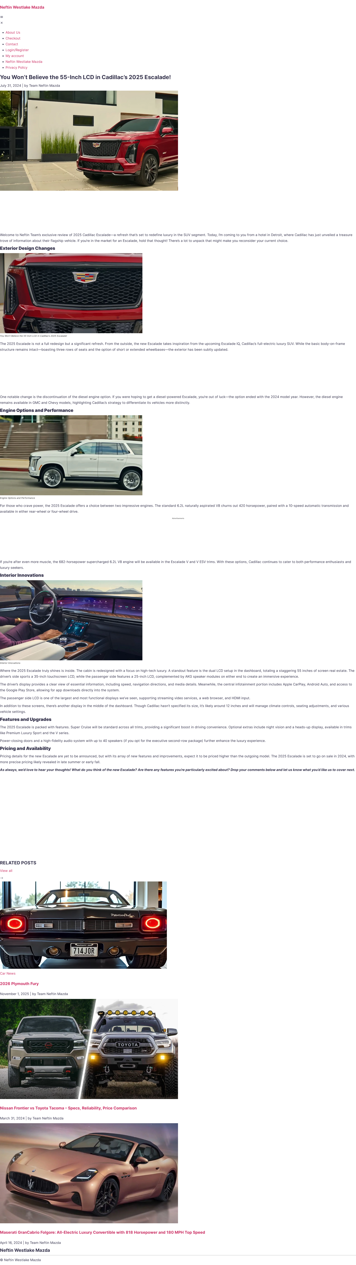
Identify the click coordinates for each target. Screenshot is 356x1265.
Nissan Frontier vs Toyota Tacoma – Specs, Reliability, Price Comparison (68, 1108)
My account (15, 56)
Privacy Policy (16, 67)
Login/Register (17, 50)
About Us (13, 32)
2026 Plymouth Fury (19, 983)
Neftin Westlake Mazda (24, 62)
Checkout (13, 38)
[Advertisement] (178, 212)
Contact (12, 44)
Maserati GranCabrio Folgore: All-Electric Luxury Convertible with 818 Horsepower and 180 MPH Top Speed (102, 1232)
